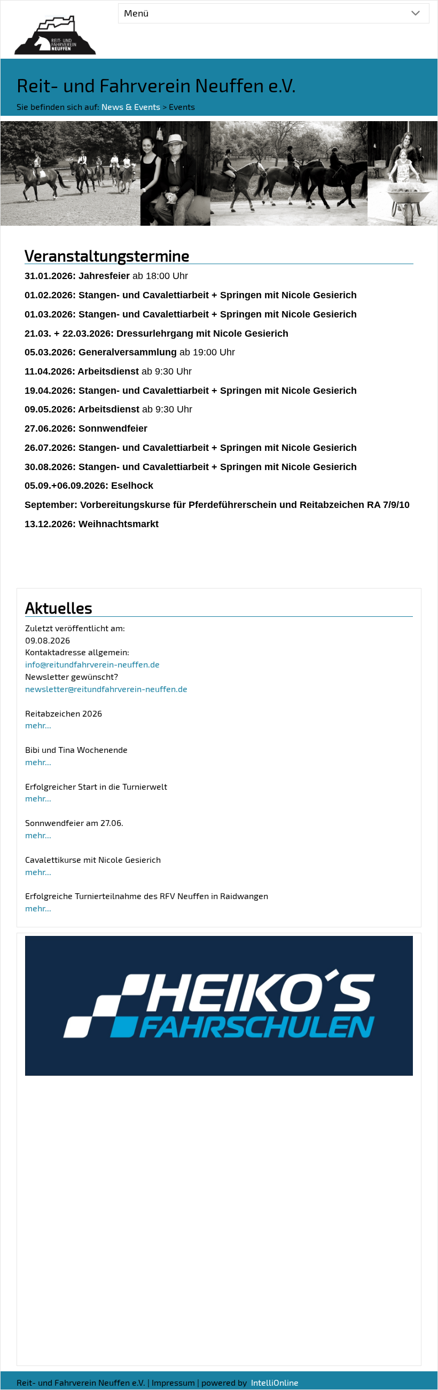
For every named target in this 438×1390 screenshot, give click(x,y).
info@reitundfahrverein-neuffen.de (92, 664)
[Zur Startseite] (55, 28)
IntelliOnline (275, 1382)
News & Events (130, 106)
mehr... (38, 725)
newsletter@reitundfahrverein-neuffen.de (106, 689)
